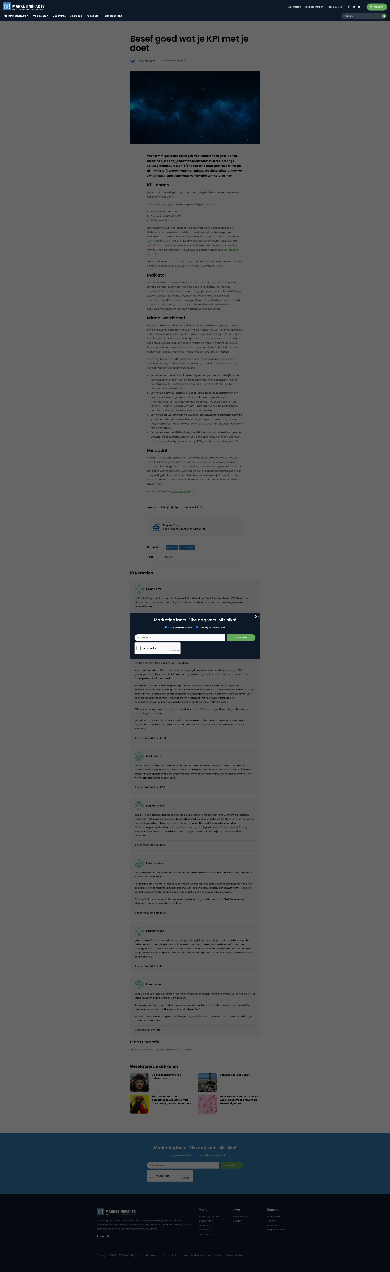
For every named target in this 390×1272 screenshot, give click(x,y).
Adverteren (294, 6)
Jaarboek (76, 16)
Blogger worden (314, 6)
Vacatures (59, 16)
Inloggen (378, 6)
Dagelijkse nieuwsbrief (180, 627)
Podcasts (92, 16)
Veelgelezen (40, 16)
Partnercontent (112, 16)
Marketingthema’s (15, 16)
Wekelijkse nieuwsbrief (212, 627)
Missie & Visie (335, 6)
